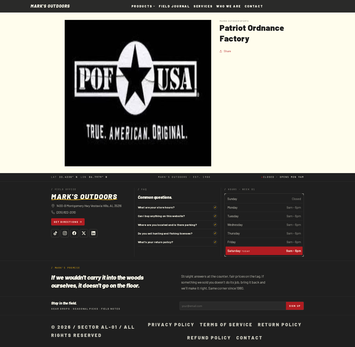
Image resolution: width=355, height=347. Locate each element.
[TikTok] (55, 233)
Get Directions (66, 222)
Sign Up (295, 305)
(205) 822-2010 (66, 212)
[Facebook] (74, 233)
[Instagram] (65, 233)
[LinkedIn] (93, 233)
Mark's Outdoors (50, 6)
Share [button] (227, 51)
